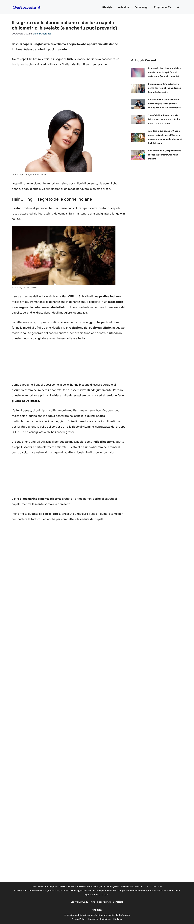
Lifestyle (107, 7)
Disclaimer (93, 919)
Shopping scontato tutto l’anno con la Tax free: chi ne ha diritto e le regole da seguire (164, 88)
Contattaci (118, 902)
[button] (178, 7)
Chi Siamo (118, 919)
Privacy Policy (78, 919)
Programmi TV (162, 7)
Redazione (105, 919)
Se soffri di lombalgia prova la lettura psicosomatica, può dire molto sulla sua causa (164, 119)
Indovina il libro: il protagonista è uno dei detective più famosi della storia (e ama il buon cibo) (164, 72)
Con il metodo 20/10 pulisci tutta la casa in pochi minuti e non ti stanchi (164, 154)
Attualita (123, 7)
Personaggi (141, 7)
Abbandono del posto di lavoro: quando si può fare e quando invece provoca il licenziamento (164, 103)
